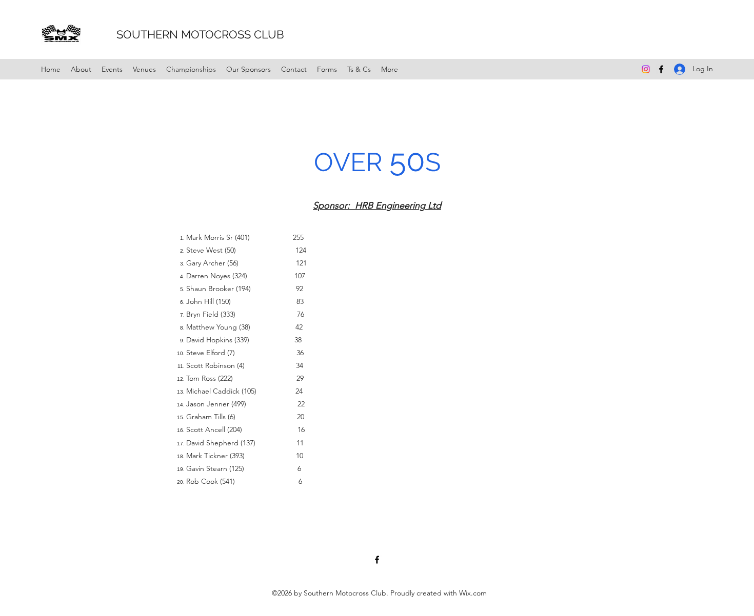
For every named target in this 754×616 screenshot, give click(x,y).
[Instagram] (646, 69)
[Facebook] (661, 69)
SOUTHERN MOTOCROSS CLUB (186, 34)
